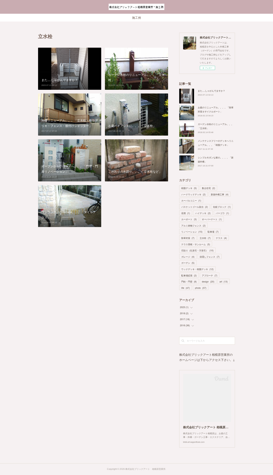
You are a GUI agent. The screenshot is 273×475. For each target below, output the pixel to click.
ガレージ (187, 256)
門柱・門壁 (189, 281)
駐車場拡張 (189, 275)
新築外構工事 (219, 194)
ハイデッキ (203, 213)
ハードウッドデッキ (193, 194)
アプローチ (209, 275)
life (185, 287)
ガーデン (187, 262)
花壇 (185, 213)
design (208, 281)
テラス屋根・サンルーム (195, 244)
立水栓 (205, 237)
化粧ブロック (222, 206)
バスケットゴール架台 (194, 206)
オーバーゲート (212, 219)
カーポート (189, 219)
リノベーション (191, 231)
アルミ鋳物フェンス (193, 225)
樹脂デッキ (189, 188)
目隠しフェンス (210, 256)
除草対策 (187, 237)
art (224, 281)
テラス (221, 237)
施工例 (136, 17)
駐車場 (213, 231)
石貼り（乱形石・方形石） (197, 250)
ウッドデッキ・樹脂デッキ (197, 269)
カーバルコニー (191, 200)
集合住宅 (208, 188)
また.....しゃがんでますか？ (211, 90)
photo (200, 287)
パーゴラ (222, 213)
